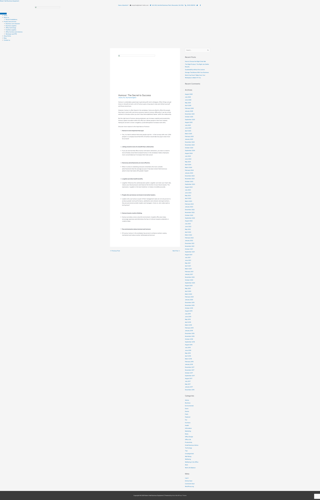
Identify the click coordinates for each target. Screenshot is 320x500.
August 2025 (188, 122)
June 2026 (188, 100)
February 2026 (189, 108)
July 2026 (188, 97)
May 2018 (188, 353)
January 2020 (189, 299)
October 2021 (189, 249)
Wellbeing (188, 459)
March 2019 (188, 325)
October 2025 (189, 116)
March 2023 (188, 201)
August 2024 (189, 153)
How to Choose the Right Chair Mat (195, 61)
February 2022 (189, 238)
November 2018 (189, 336)
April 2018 (188, 356)
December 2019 (189, 302)
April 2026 (188, 105)
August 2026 (188, 94)
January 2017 (189, 387)
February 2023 (189, 204)
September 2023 (190, 184)
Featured (187, 417)
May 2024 (188, 162)
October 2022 (189, 215)
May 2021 (188, 263)
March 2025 (188, 133)
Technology (188, 448)
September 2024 (190, 150)
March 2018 (188, 359)
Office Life (188, 439)
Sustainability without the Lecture (195, 69)
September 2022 (190, 218)
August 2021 (188, 254)
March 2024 (188, 167)
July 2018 (188, 347)
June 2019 (188, 316)
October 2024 (189, 148)
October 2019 (189, 308)
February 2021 (189, 271)
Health (187, 425)
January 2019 (189, 330)
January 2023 (189, 207)
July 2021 (188, 257)
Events (187, 411)
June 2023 (188, 193)
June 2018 (188, 350)
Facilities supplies (11, 30)
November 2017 (189, 370)
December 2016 (189, 390)
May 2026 (188, 102)
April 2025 (188, 131)
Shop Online (7, 36)
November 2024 (190, 145)
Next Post (176, 251)
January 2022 (189, 240)
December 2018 (189, 333)
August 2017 (188, 378)
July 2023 (188, 190)
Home (5, 15)
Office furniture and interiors (14, 32)
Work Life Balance (190, 467)
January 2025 (189, 139)
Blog (5, 38)
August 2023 (189, 187)
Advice (187, 400)
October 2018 (189, 339)
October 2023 (189, 181)
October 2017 (189, 373)
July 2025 (188, 125)
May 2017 (188, 384)
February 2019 (189, 328)
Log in (187, 478)
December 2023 (190, 176)
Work (186, 465)
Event (120, 97)
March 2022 (188, 235)
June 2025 (188, 128)
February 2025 (189, 136)
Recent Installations (11, 19)
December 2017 (189, 367)
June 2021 (188, 260)
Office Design (189, 436)
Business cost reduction (13, 23)
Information (188, 428)
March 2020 (188, 294)
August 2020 (188, 285)
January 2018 (189, 364)
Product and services (10, 21)
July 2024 (188, 156)
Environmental (189, 406)
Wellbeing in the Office (191, 462)
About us (6, 17)
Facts (186, 414)
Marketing (188, 431)
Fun (124, 97)
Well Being (188, 456)
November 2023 (190, 178)
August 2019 (188, 311)
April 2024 (188, 164)
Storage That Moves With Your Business (197, 72)
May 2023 (188, 195)
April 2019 (188, 322)
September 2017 (190, 375)
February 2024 (189, 170)
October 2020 (189, 280)
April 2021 (188, 266)
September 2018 (190, 342)
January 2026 (189, 111)
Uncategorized (189, 453)
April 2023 (188, 198)
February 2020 (189, 297)
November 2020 (189, 277)
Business (187, 403)
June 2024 (188, 159)
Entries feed (188, 481)
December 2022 (189, 209)
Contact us (7, 40)
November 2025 (189, 114)
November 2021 (189, 246)
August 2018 (188, 344)
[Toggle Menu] (3, 13)
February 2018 (189, 361)
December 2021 (189, 243)
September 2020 (190, 283)
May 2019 (188, 319)
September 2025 (190, 119)
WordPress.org (189, 486)
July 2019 (188, 314)
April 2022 (188, 232)
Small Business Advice (191, 445)
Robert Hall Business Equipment (9, 1)
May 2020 (188, 288)
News (186, 434)
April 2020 (188, 291)
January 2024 (189, 173)
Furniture (187, 422)
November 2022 (189, 212)
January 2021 (189, 274)
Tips (186, 451)
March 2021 (188, 269)
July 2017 (188, 381)
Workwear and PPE (11, 34)
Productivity (188, 442)
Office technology (11, 28)
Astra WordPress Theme (179, 495)
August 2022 (188, 221)
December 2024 (190, 142)
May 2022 (188, 229)
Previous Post (115, 251)
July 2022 (188, 223)
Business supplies (11, 26)
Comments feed (189, 483)
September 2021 (190, 252)
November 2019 (189, 305)
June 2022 (188, 226)
